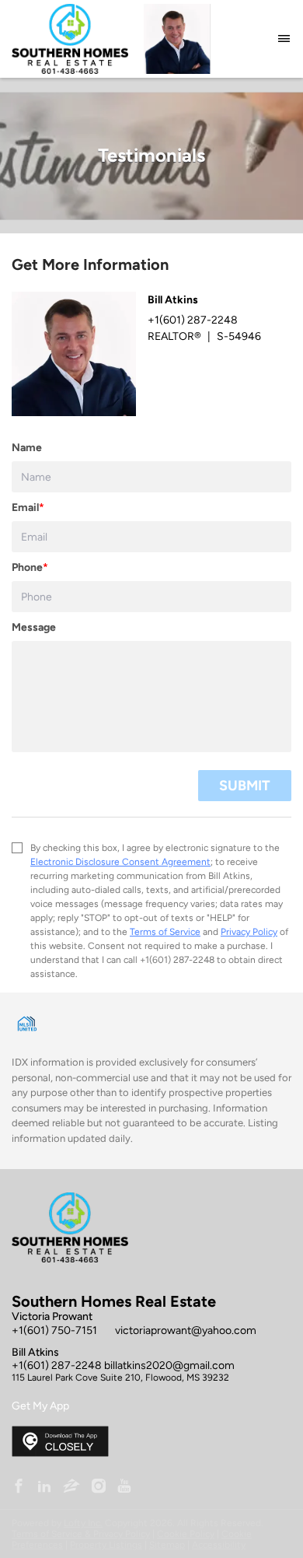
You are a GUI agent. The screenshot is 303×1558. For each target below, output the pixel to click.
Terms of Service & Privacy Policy (81, 1533)
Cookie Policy (185, 1533)
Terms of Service (165, 931)
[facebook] (19, 1488)
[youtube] (124, 1488)
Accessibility (219, 1544)
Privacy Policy (249, 931)
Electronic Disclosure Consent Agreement (120, 861)
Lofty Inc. (83, 1523)
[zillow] (71, 1488)
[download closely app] (60, 1441)
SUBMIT (244, 785)
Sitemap (167, 1544)
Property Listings (106, 1544)
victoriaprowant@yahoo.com (185, 1330)
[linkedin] (44, 1488)
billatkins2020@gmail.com (169, 1365)
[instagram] (99, 1488)
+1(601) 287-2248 (57, 1365)
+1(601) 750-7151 (54, 1330)
